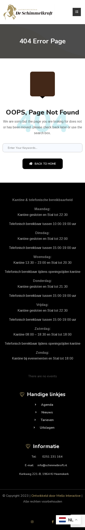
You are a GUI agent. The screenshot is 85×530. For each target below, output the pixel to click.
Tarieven (47, 420)
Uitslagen (47, 427)
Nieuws (47, 412)
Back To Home (45, 164)
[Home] (29, 11)
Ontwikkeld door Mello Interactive (56, 495)
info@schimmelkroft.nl (52, 465)
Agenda (47, 404)
